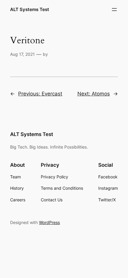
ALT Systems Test (29, 9)
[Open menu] (114, 9)
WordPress (49, 222)
